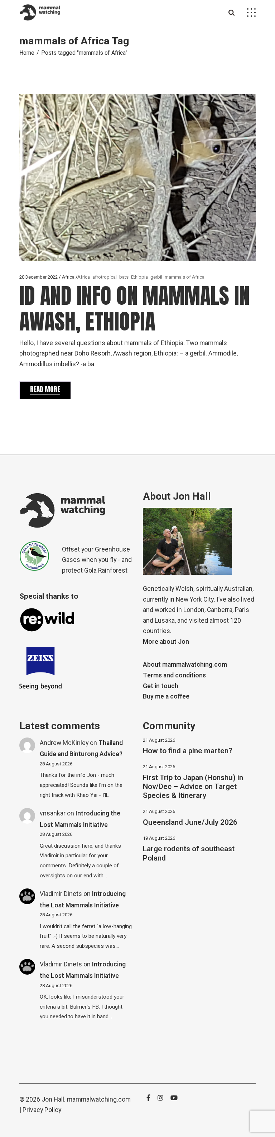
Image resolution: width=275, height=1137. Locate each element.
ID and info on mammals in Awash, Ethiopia (134, 308)
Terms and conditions (174, 675)
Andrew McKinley (64, 743)
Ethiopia (139, 277)
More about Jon (166, 641)
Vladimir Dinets (61, 893)
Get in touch (160, 686)
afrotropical (104, 277)
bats (124, 277)
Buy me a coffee (166, 696)
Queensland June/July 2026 (190, 822)
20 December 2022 (38, 277)
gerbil (156, 277)
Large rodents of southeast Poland (189, 853)
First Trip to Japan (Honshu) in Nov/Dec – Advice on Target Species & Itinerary (193, 786)
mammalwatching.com (99, 1099)
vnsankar (53, 813)
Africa (68, 277)
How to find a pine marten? (187, 750)
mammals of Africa (184, 277)
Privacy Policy (42, 1110)
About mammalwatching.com (185, 664)
